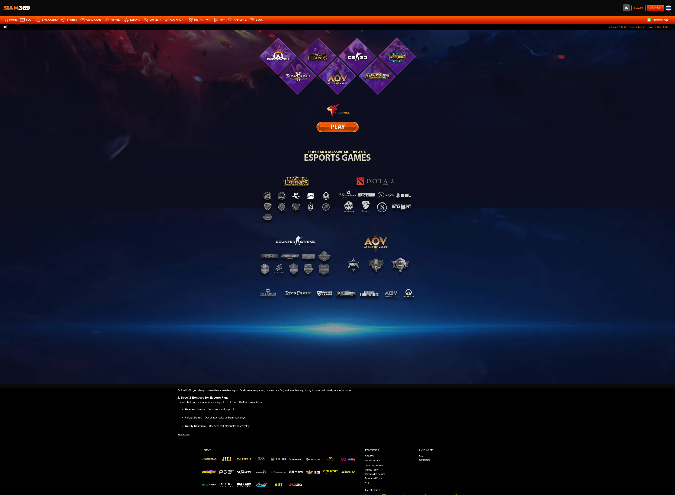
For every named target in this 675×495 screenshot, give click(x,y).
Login (638, 7)
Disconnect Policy (373, 478)
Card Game (93, 19)
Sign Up (655, 7)
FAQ (421, 456)
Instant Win (202, 19)
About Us (369, 456)
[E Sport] (337, 127)
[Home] (17, 8)
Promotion (660, 19)
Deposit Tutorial (372, 460)
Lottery (155, 19)
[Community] (626, 7)
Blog (259, 19)
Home (13, 19)
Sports (72, 19)
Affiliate (240, 19)
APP (222, 19)
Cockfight (177, 19)
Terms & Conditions (374, 465)
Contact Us (424, 460)
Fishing (116, 19)
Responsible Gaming (375, 474)
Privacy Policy (371, 470)
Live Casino (50, 19)
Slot (29, 19)
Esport (135, 19)
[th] (668, 8)
